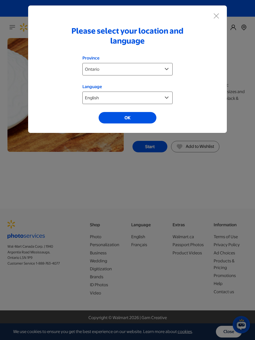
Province (91, 58)
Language (92, 86)
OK (127, 117)
